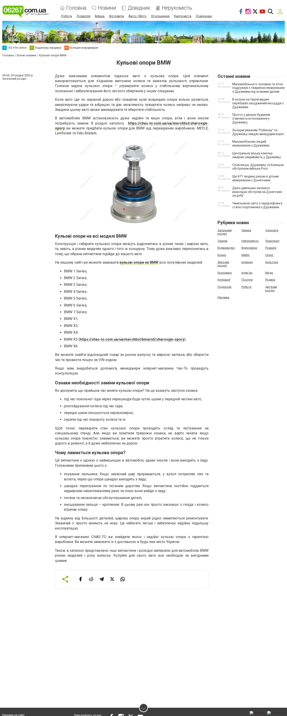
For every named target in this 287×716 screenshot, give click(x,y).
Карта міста (182, 16)
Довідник (139, 8)
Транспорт (272, 241)
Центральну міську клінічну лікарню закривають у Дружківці (256, 155)
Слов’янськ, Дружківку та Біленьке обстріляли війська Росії (258, 167)
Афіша (99, 16)
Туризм (222, 241)
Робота (66, 16)
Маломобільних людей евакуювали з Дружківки (250, 143)
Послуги (247, 279)
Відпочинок (249, 248)
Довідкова (204, 16)
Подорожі (224, 287)
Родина (270, 279)
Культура (271, 262)
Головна (76, 8)
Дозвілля (83, 16)
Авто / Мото (137, 16)
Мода (269, 272)
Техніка (246, 230)
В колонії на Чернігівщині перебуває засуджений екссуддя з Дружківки (258, 103)
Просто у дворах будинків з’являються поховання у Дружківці (251, 118)
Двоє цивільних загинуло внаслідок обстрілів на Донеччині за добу (257, 191)
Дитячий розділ (271, 288)
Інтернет (247, 262)
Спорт (269, 255)
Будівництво (226, 248)
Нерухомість (177, 8)
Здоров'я (271, 230)
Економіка (224, 272)
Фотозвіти (116, 16)
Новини (107, 8)
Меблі (245, 255)
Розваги (270, 248)
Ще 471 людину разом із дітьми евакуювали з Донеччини (255, 178)
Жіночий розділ (223, 264)
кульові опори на (135, 262)
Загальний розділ (224, 232)
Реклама (223, 297)
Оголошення (160, 16)
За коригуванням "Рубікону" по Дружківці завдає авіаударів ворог (258, 132)
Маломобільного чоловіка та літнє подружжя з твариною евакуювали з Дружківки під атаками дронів (258, 88)
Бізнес (221, 255)
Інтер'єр (246, 272)
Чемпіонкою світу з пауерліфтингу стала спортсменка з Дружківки (257, 205)
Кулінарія (223, 279)
